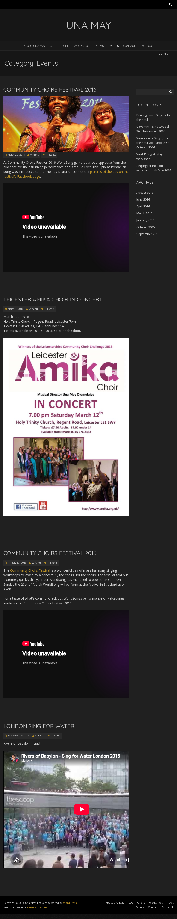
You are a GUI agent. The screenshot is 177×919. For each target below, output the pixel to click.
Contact (129, 45)
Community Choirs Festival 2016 (49, 89)
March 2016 (144, 213)
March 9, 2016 (16, 308)
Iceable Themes (37, 907)
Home (160, 54)
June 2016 (143, 199)
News (100, 45)
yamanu (34, 154)
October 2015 (145, 227)
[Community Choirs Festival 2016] (66, 98)
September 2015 (147, 234)
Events (113, 45)
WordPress (70, 902)
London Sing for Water (38, 726)
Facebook (147, 45)
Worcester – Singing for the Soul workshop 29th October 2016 (152, 142)
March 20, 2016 (16, 154)
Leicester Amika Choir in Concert (53, 299)
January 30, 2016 (17, 562)
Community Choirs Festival (30, 570)
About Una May (34, 45)
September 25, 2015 (19, 735)
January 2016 (145, 220)
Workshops (82, 45)
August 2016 (144, 192)
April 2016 (143, 206)
